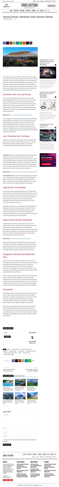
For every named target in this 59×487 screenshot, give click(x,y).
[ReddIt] (24, 43)
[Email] (27, 43)
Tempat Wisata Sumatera (30, 351)
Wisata (20, 352)
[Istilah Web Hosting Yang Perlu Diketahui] (48, 135)
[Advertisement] (29, 31)
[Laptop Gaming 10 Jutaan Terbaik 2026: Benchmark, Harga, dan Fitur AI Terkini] (48, 72)
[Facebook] (4, 43)
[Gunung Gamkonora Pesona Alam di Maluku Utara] (32, 395)
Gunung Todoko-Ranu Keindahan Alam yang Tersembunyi (19, 389)
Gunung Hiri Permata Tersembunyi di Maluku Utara (19, 402)
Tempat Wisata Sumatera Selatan (10, 352)
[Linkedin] (17, 43)
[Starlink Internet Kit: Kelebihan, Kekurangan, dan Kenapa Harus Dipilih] (48, 105)
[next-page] (6, 406)
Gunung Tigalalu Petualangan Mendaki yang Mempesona (31, 389)
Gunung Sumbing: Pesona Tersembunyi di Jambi (9, 370)
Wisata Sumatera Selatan (9, 354)
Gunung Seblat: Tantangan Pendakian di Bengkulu (31, 370)
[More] (33, 360)
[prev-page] (4, 406)
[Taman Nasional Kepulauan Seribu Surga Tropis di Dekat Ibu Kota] (8, 382)
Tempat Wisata (21, 351)
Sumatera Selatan (12, 351)
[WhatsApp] (14, 43)
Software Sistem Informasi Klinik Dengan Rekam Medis (36, 466)
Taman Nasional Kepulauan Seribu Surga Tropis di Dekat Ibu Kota (8, 389)
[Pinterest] (10, 43)
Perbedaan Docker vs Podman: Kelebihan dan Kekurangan (49, 475)
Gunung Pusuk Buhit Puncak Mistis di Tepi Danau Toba (24, 172)
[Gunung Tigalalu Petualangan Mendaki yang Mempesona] (32, 382)
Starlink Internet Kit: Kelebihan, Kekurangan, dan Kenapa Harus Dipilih (48, 93)
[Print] (30, 43)
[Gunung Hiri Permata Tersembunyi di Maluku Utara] (20, 395)
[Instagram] (6, 480)
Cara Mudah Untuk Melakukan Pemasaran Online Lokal (36, 470)
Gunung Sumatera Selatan (26, 349)
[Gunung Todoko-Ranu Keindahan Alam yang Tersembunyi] (20, 382)
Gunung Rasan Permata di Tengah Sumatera (21, 115)
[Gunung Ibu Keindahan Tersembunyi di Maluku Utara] (8, 395)
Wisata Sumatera (26, 352)
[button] (48, 10)
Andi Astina (6, 19)
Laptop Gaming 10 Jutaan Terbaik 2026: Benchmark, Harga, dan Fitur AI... (47, 61)
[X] (7, 43)
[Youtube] (12, 480)
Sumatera (5, 351)
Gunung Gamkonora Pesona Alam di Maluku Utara (32, 402)
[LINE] (20, 43)
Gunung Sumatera (15, 349)
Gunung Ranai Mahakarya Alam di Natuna (20, 238)
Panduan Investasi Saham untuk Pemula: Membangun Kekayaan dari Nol (22, 466)
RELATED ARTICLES (8, 376)
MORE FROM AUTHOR (19, 376)
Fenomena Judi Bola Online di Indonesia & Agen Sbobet (35, 475)
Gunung (8, 349)
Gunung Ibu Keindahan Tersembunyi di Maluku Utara (7, 402)
